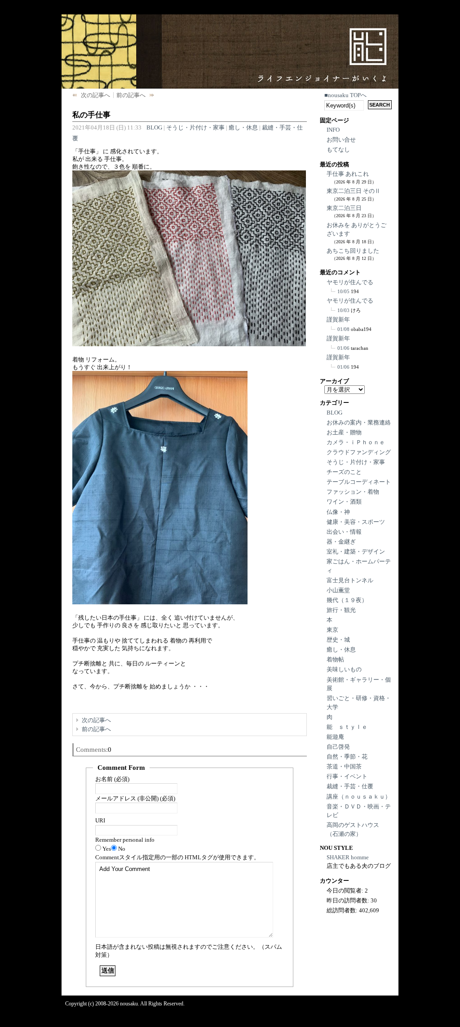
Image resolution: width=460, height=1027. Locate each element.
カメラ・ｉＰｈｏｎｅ (356, 442)
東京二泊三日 (344, 208)
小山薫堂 (338, 590)
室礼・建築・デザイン (356, 551)
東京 (332, 629)
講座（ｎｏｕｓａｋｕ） (359, 796)
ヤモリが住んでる (350, 282)
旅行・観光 (341, 610)
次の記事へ (95, 95)
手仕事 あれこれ (348, 173)
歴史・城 (338, 639)
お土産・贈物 (344, 432)
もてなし (338, 149)
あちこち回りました (353, 250)
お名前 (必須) (112, 779)
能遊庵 (335, 736)
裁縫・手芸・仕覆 (350, 786)
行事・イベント (347, 776)
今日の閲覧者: (346, 890)
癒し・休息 (243, 127)
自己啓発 (338, 746)
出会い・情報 (344, 531)
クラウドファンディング (359, 452)
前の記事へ (131, 95)
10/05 (343, 291)
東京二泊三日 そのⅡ (353, 191)
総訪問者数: (343, 910)
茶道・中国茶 (344, 766)
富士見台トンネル (350, 580)
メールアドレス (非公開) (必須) (135, 798)
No (121, 848)
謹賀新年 (338, 319)
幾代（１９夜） (347, 600)
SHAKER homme (348, 857)
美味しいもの (344, 669)
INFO (333, 129)
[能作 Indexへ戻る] (327, 41)
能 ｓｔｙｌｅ (347, 726)
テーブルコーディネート (359, 481)
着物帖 (335, 659)
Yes (106, 848)
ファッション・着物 (353, 491)
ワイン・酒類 (344, 501)
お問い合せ (341, 139)
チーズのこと (344, 472)
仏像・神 (338, 512)
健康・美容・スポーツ (356, 521)
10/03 (343, 310)
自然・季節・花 (347, 756)
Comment (177, 857)
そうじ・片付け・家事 (195, 127)
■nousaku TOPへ (345, 95)
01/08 (343, 329)
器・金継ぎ (341, 541)
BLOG (154, 127)
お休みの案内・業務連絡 (359, 422)
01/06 (343, 348)
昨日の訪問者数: (349, 900)
